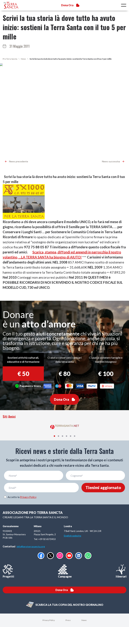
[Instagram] (59, 555)
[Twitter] (50, 555)
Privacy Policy (28, 497)
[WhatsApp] (88, 555)
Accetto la (22, 497)
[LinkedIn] (78, 555)
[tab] (54, 436)
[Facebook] (41, 555)
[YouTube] (69, 555)
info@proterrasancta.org (31, 546)
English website (72, 535)
